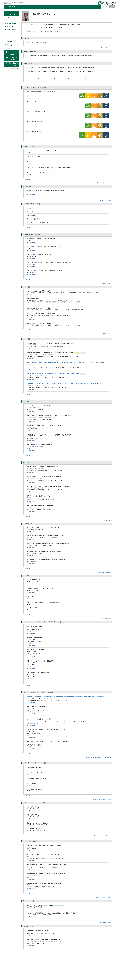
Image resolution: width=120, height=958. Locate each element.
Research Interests (11, 23)
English (112, 7)
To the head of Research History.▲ (104, 182)
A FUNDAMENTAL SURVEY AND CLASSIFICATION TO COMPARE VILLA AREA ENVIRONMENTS (53, 374)
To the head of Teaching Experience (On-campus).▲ (100, 799)
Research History (10, 34)
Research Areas (10, 26)
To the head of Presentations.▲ (105, 572)
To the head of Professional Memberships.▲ (102, 231)
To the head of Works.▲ (107, 618)
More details (32, 194)
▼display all (26, 179)
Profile (8, 17)
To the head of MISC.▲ (107, 520)
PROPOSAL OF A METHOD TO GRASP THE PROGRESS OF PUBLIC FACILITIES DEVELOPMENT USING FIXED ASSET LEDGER (61, 383)
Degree (8, 20)
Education (9, 36)
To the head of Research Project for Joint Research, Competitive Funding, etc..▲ (94, 688)
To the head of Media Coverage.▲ (104, 922)
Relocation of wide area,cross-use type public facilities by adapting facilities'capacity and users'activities (56, 718)
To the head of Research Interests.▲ (104, 60)
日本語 (106, 7)
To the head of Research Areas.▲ (105, 84)
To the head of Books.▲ (107, 459)
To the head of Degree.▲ (106, 47)
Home (98, 6)
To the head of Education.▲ (106, 200)
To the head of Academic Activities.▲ (104, 951)
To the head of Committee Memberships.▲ (103, 283)
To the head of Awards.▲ (106, 333)
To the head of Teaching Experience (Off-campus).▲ (100, 835)
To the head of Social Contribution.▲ (104, 897)
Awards (8, 48)
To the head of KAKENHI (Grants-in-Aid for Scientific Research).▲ (97, 757)
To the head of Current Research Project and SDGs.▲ (100, 143)
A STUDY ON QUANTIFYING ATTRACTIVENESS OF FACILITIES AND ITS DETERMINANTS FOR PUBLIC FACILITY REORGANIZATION (63, 362)
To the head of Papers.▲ (107, 398)
